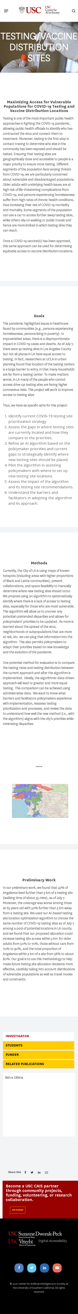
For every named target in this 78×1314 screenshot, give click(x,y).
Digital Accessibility (52, 1241)
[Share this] (25, 1172)
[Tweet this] (32, 1172)
